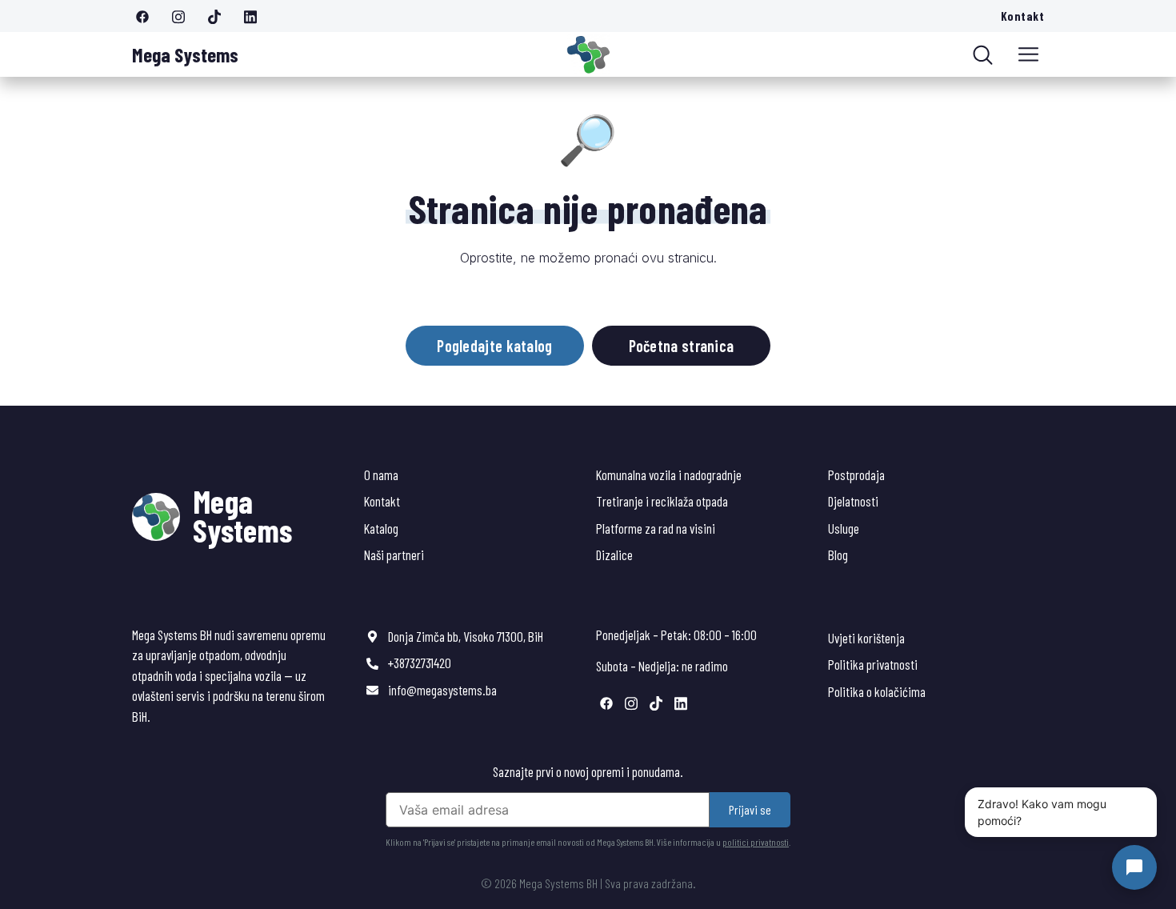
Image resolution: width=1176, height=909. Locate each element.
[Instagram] (184, 16)
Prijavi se (750, 809)
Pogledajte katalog (494, 345)
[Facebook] (148, 16)
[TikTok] (220, 16)
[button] (1028, 54)
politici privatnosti (755, 841)
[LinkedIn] (256, 16)
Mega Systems (185, 54)
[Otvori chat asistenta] (1134, 867)
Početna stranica (681, 345)
